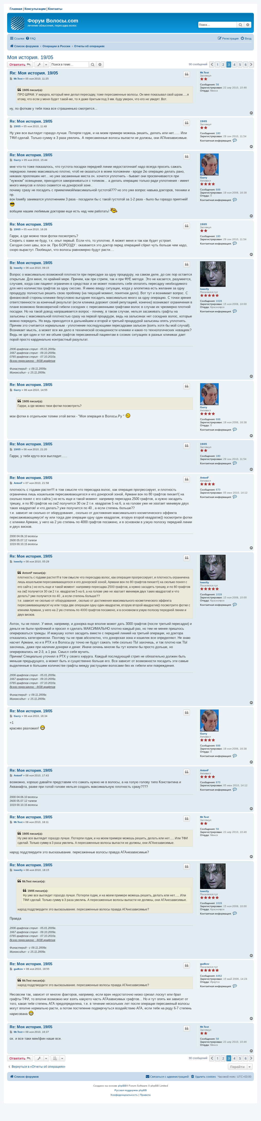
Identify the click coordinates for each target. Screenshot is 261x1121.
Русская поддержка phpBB (130, 1090)
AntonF (204, 477)
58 (217, 84)
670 (218, 489)
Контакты (55, 9)
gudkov (204, 963)
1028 (219, 301)
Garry (203, 177)
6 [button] (245, 64)
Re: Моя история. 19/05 (34, 73)
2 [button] (223, 64)
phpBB (122, 1085)
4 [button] (234, 64)
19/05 (203, 121)
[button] (211, 64)
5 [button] (240, 64)
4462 (219, 975)
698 (218, 189)
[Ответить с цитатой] (186, 74)
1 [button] (217, 64)
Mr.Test (204, 72)
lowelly (204, 289)
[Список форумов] (18, 22)
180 (218, 133)
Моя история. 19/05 (30, 57)
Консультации (35, 9)
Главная (16, 9)
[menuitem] (30, 38)
